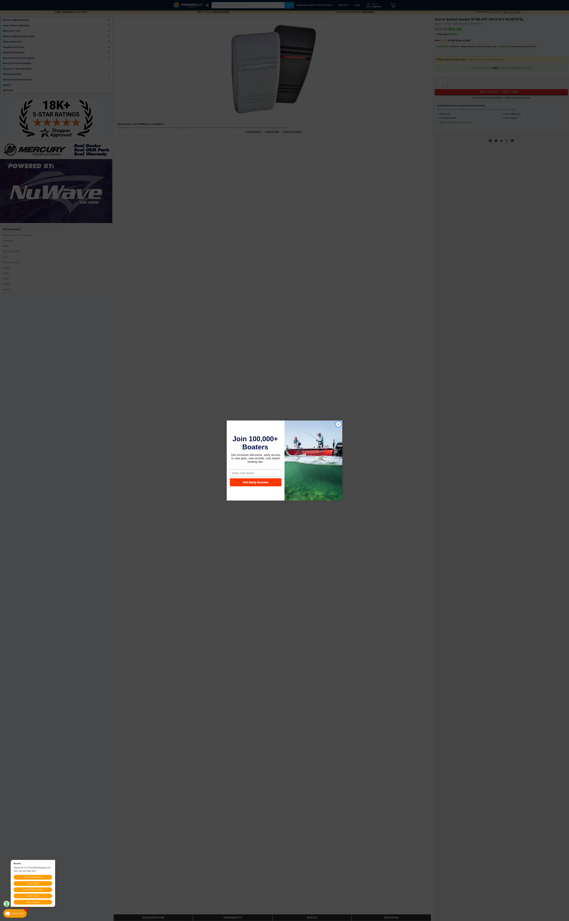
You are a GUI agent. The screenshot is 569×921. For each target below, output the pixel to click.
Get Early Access (255, 482)
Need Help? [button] (18, 913)
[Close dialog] (338, 424)
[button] (15, 913)
